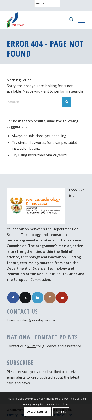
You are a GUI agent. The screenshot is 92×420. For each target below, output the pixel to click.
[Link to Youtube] (62, 297)
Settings (60, 411)
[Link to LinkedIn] (37, 297)
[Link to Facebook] (13, 297)
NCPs (31, 346)
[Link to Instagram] (50, 297)
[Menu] (79, 20)
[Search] (69, 20)
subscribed (52, 371)
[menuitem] (47, 5)
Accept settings (37, 411)
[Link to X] (25, 297)
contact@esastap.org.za (36, 320)
